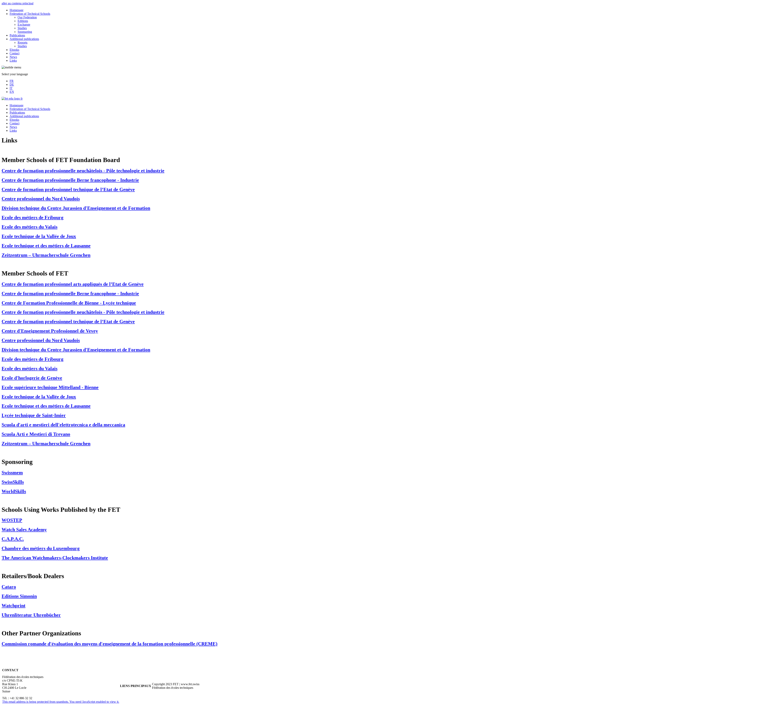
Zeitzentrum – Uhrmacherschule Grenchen (46, 255)
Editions (23, 21)
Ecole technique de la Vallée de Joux (39, 236)
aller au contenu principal (17, 3)
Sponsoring (25, 31)
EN (12, 91)
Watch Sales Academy (24, 529)
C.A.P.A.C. (13, 539)
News (13, 57)
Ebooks (14, 49)
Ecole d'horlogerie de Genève (32, 378)
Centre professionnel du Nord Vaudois (41, 198)
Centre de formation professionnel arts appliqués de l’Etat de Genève (73, 284)
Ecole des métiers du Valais (29, 226)
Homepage (16, 10)
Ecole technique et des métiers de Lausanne (46, 245)
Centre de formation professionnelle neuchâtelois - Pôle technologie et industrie (83, 170)
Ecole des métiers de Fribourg (32, 217)
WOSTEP (12, 520)
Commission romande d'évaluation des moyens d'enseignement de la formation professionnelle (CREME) (109, 643)
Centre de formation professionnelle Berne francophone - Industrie (70, 180)
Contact (14, 53)
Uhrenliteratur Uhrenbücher (31, 615)
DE (12, 84)
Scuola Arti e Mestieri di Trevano (36, 434)
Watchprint (13, 605)
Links (13, 60)
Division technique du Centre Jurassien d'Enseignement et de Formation (76, 208)
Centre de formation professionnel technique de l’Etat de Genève (68, 189)
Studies (22, 28)
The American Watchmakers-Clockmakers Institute (55, 557)
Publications (17, 35)
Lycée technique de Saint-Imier (34, 415)
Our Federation (27, 17)
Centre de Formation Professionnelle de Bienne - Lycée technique (69, 302)
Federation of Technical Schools (30, 13)
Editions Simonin (19, 596)
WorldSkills (14, 491)
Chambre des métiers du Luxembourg (41, 548)
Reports (22, 42)
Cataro (9, 586)
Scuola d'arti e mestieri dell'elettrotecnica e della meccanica (63, 424)
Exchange (24, 24)
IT (11, 88)
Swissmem (12, 472)
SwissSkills (13, 482)
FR (12, 81)
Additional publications (24, 39)
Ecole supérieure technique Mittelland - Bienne (50, 387)
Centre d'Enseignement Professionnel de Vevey (50, 330)
